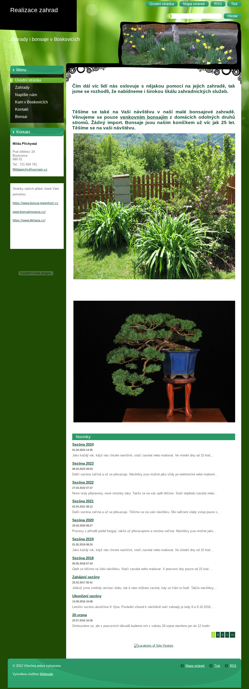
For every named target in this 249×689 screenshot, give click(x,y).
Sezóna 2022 (83, 482)
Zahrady (22, 87)
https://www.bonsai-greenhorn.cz (35, 203)
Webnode (46, 674)
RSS (233, 666)
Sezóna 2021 (83, 501)
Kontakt (21, 109)
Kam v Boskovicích (31, 102)
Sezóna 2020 (83, 520)
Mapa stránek (195, 666)
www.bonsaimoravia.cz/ (29, 212)
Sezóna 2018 (83, 558)
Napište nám (26, 95)
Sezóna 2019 (83, 539)
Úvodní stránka (28, 80)
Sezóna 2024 (83, 444)
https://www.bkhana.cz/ (29, 220)
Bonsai (21, 117)
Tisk (217, 666)
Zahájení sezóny (86, 577)
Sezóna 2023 (83, 463)
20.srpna (79, 615)
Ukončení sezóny (86, 596)
